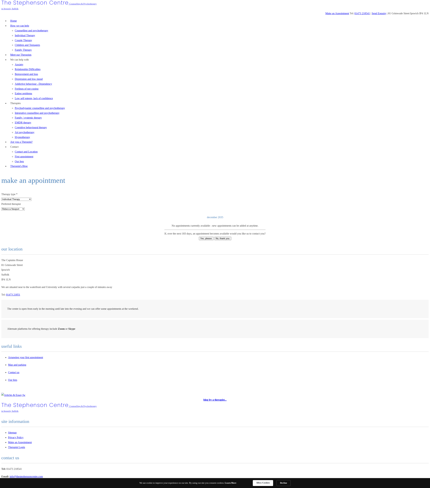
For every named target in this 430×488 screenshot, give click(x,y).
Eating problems (23, 93)
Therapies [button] (15, 103)
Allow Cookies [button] (263, 482)
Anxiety (19, 64)
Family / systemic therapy (28, 117)
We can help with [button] (19, 59)
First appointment (24, 156)
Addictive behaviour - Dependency (33, 83)
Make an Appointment (337, 13)
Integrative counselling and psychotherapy (37, 113)
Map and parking (17, 364)
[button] (19, 25)
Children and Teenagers (27, 45)
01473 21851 (13, 294)
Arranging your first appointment (25, 357)
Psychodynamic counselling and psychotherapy (40, 108)
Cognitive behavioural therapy (31, 127)
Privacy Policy (16, 437)
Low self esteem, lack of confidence (34, 98)
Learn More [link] (230, 483)
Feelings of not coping (26, 88)
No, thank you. (223, 238)
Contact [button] (14, 146)
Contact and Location (26, 151)
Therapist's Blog (19, 166)
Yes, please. (206, 238)
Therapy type (9, 194)
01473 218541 (362, 13)
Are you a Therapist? (21, 141)
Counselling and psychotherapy (31, 30)
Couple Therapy (23, 40)
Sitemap (12, 432)
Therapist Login (16, 447)
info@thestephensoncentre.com (26, 476)
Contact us (13, 372)
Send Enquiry (379, 13)
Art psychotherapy (24, 132)
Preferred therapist (11, 204)
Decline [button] (283, 483)
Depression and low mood (29, 79)
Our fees (12, 379)
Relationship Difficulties (27, 69)
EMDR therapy (23, 122)
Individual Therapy (25, 35)
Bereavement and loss (26, 74)
